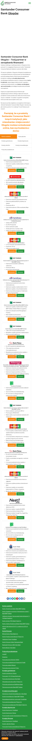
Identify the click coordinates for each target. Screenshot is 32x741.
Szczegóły (12, 170)
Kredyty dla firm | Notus (8, 724)
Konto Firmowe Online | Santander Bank (12, 642)
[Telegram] (19, 598)
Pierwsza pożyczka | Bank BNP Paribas (12, 687)
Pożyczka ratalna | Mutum (9, 665)
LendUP (4, 654)
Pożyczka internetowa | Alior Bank (11, 679)
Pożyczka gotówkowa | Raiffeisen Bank (12, 684)
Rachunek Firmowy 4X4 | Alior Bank (11, 645)
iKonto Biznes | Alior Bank (8, 647)
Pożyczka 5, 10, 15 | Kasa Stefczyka (11, 676)
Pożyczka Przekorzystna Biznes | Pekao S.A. (14, 726)
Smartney (4, 657)
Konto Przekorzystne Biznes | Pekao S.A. (13, 636)
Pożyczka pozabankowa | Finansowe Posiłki (13, 662)
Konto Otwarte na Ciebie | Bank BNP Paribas (13, 609)
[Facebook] (8, 598)
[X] (10, 598)
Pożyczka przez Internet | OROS (10, 659)
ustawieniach (19, 735)
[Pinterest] (17, 598)
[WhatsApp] (15, 598)
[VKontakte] (22, 598)
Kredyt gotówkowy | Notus (9, 673)
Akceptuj (5, 738)
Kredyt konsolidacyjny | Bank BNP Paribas (13, 696)
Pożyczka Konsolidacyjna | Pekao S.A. (12, 702)
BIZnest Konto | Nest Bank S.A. (10, 634)
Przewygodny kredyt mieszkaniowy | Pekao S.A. (15, 715)
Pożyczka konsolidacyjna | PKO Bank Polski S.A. (14, 705)
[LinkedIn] (12, 598)
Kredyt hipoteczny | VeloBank (10, 710)
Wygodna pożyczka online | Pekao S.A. (12, 681)
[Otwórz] (29, 3)
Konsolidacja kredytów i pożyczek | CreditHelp (14, 699)
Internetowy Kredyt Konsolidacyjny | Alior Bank (14, 694)
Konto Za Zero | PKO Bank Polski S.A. (11, 621)
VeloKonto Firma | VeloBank (9, 639)
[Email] (24, 598)
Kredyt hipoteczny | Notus (9, 713)
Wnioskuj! (20, 170)
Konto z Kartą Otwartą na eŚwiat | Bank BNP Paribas (15, 624)
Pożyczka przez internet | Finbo (10, 668)
